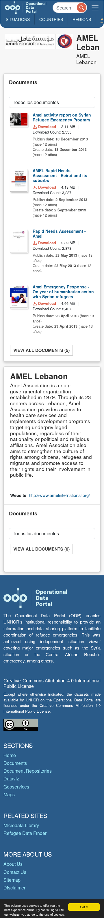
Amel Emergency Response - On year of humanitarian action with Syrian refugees (63, 291)
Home (9, 755)
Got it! (84, 907)
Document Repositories (27, 770)
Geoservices (16, 786)
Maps (9, 794)
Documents (15, 763)
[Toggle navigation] (95, 7)
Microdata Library (21, 825)
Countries (51, 19)
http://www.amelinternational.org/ (59, 495)
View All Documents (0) (41, 549)
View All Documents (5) (41, 350)
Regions (82, 19)
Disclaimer (14, 887)
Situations (18, 19)
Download (47, 126)
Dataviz (11, 778)
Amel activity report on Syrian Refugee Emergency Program (62, 117)
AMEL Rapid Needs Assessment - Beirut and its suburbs (60, 175)
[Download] (18, 119)
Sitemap (12, 879)
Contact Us (14, 872)
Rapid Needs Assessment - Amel (59, 233)
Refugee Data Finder (25, 833)
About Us (13, 864)
